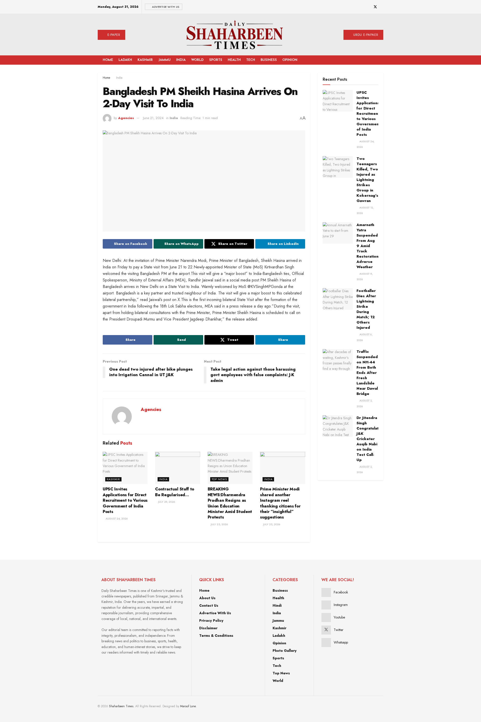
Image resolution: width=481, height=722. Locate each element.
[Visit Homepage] (234, 35)
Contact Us (208, 605)
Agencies (126, 118)
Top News (219, 479)
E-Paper (113, 34)
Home (108, 60)
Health (234, 60)
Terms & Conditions (216, 635)
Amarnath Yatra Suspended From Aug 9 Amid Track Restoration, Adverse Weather (368, 246)
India (181, 60)
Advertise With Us (165, 7)
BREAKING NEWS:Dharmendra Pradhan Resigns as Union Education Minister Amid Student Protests (230, 503)
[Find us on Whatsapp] (382, 7)
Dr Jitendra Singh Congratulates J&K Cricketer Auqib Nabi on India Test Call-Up (369, 439)
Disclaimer (208, 628)
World (197, 60)
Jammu (164, 60)
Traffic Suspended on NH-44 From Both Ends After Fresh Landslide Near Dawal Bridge (367, 372)
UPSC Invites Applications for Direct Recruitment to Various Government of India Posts (125, 500)
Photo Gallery (285, 650)
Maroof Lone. (188, 706)
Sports (215, 60)
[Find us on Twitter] (375, 7)
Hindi (277, 605)
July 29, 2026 (166, 502)
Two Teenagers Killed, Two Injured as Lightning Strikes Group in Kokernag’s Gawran (367, 179)
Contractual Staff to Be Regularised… (174, 491)
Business (269, 60)
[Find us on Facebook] (356, 7)
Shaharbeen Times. (121, 706)
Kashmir (145, 60)
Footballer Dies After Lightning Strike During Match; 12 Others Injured (366, 309)
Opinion (289, 60)
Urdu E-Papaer (365, 34)
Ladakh (125, 60)
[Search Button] (374, 60)
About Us (207, 597)
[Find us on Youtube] (368, 7)
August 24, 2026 (116, 519)
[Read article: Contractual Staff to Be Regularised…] (177, 468)
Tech (250, 60)
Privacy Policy (211, 620)
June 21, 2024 (153, 118)
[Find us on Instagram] (362, 7)
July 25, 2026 (219, 524)
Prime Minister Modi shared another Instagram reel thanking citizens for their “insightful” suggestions (280, 503)
